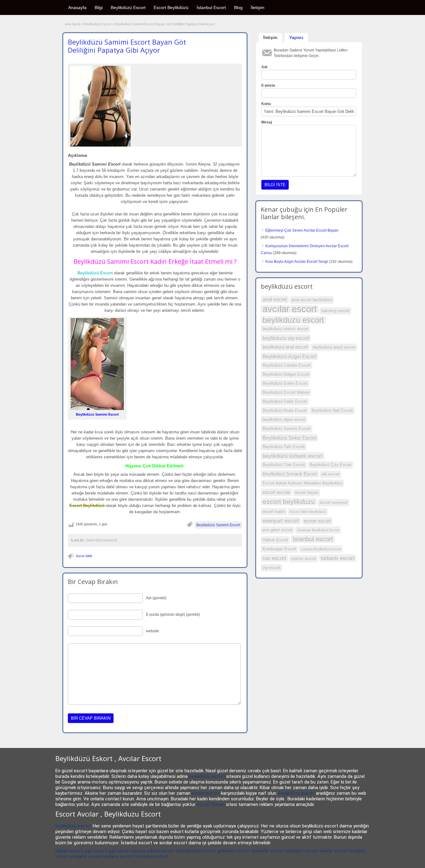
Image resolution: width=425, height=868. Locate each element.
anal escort (275, 299)
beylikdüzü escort (207, 776)
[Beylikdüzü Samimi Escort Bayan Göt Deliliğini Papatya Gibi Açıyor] (155, 106)
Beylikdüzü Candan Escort (287, 365)
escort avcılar (276, 492)
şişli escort (95, 851)
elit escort (330, 474)
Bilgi (99, 7)
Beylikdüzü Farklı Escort (285, 401)
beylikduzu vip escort (286, 338)
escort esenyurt (334, 502)
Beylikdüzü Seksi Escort (289, 438)
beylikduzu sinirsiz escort (285, 328)
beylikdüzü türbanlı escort (293, 456)
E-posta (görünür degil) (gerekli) (173, 614)
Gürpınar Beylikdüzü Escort (318, 530)
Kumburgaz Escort (279, 549)
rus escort (274, 558)
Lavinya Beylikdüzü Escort (321, 549)
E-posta (268, 85)
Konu (266, 104)
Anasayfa (77, 7)
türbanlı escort (337, 558)
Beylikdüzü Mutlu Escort (285, 410)
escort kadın (274, 511)
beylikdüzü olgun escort (284, 419)
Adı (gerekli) (156, 598)
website (152, 631)
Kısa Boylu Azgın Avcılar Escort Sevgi (296, 261)
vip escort (271, 567)
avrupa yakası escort (153, 851)
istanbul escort (313, 539)
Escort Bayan (211, 804)
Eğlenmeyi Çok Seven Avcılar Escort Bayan (302, 230)
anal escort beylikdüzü (312, 299)
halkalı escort (69, 851)
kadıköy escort (118, 856)
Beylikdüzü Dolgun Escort (286, 374)
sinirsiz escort (303, 558)
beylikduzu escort (293, 320)
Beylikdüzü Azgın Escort (289, 356)
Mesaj (266, 122)
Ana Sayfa (72, 24)
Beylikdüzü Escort (128, 7)
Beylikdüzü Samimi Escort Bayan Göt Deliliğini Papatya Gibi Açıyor (127, 46)
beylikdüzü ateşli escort (334, 347)
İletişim (257, 7)
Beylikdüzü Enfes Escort (285, 383)
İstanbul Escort (211, 7)
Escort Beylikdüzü (171, 7)
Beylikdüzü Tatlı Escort (284, 446)
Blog (238, 7)
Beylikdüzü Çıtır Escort (331, 464)
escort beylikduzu (289, 501)
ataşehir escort (86, 856)
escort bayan (306, 492)
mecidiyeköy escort (196, 851)
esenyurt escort (281, 521)
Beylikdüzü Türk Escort (284, 464)
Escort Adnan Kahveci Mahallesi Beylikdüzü (302, 483)
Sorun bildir (84, 556)
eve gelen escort (277, 530)
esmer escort (317, 520)
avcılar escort (290, 309)
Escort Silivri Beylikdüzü (308, 512)
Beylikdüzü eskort (296, 793)
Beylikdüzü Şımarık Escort (290, 473)
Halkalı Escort (275, 540)
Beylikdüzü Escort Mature (286, 392)
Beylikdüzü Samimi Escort (218, 525)
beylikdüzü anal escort (285, 347)
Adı (264, 67)
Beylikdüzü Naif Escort (332, 410)
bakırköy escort (335, 310)
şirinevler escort (233, 851)
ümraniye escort (151, 856)
